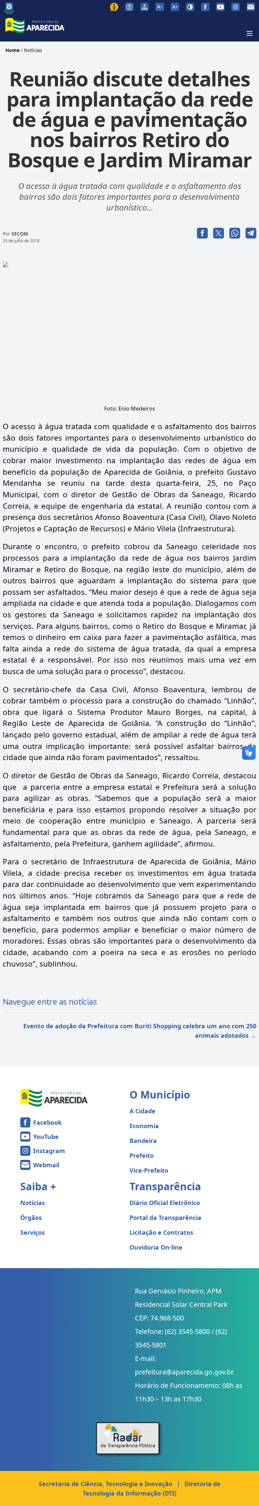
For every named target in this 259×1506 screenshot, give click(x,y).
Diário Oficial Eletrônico (165, 1203)
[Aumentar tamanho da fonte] (175, 7)
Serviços (32, 1232)
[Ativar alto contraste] (190, 7)
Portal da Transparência (165, 1218)
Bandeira (143, 1141)
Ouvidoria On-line (156, 1247)
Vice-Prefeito (149, 1170)
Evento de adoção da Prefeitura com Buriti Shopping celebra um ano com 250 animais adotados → (139, 1030)
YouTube (46, 1137)
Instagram (49, 1151)
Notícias (33, 50)
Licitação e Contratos (161, 1232)
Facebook (47, 1122)
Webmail (46, 1165)
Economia (144, 1126)
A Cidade (142, 1111)
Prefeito (142, 1155)
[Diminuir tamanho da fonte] (159, 7)
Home (12, 50)
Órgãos (31, 1218)
